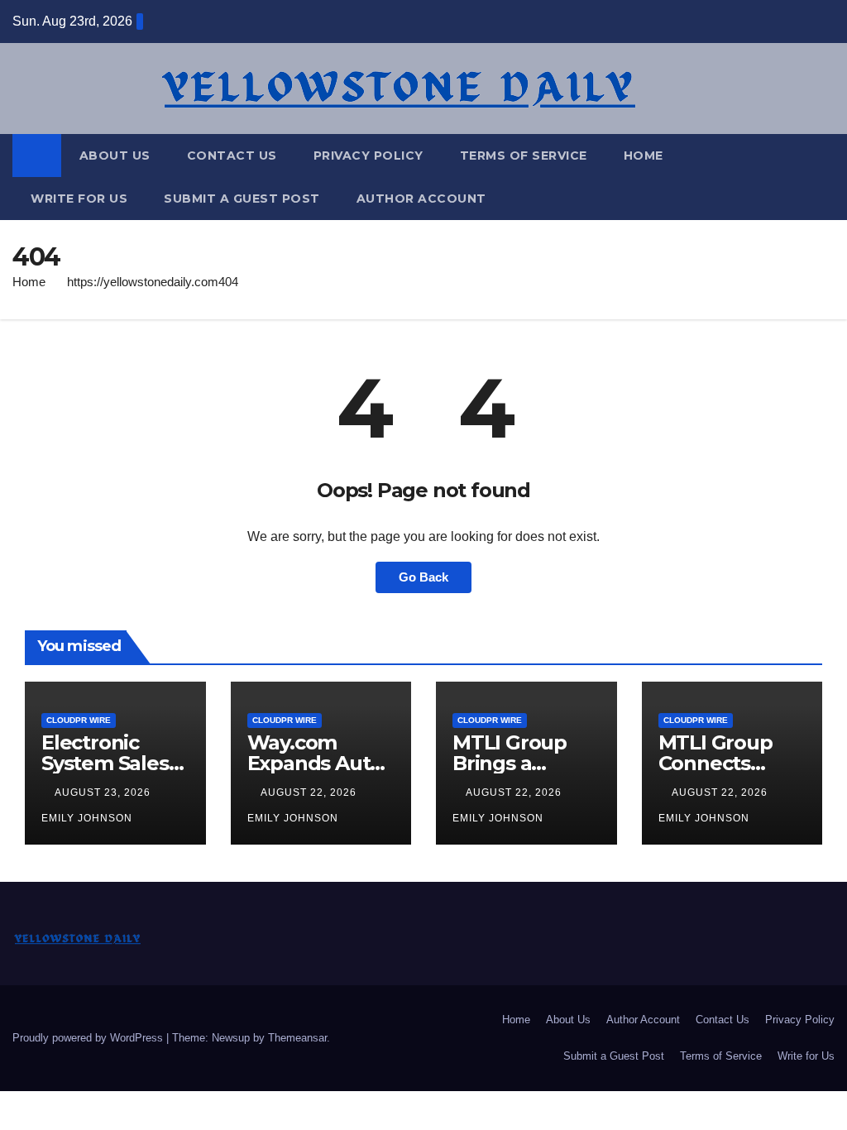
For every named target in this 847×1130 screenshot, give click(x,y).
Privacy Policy (368, 155)
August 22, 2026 (310, 792)
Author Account (421, 198)
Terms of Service (523, 155)
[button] (823, 177)
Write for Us (79, 198)
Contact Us (232, 155)
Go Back (423, 577)
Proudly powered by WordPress (89, 1038)
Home (643, 155)
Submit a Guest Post (242, 198)
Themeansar (297, 1038)
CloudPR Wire (78, 720)
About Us (115, 155)
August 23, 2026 (104, 792)
